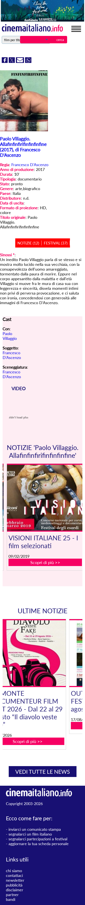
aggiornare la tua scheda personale (38, 843)
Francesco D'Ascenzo (29, 164)
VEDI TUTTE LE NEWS (42, 771)
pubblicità (14, 885)
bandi (10, 899)
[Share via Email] (20, 61)
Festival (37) (56, 243)
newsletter (15, 880)
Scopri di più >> (45, 562)
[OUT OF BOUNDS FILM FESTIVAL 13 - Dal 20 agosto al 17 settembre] (45, 653)
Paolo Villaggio (10, 336)
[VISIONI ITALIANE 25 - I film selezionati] (45, 498)
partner (12, 894)
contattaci (14, 875)
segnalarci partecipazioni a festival (37, 838)
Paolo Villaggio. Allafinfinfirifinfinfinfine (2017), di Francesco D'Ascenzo (23, 147)
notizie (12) (28, 243)
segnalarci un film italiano (30, 834)
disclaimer (14, 889)
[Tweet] (12, 61)
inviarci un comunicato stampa (34, 829)
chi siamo (14, 870)
